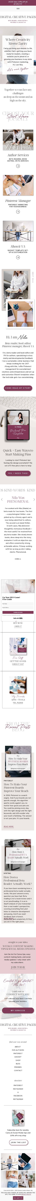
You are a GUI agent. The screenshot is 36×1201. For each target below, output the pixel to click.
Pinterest (8, 781)
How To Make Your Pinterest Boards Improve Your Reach (16, 787)
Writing (7, 873)
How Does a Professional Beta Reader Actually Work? (18, 880)
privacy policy (26, 1194)
